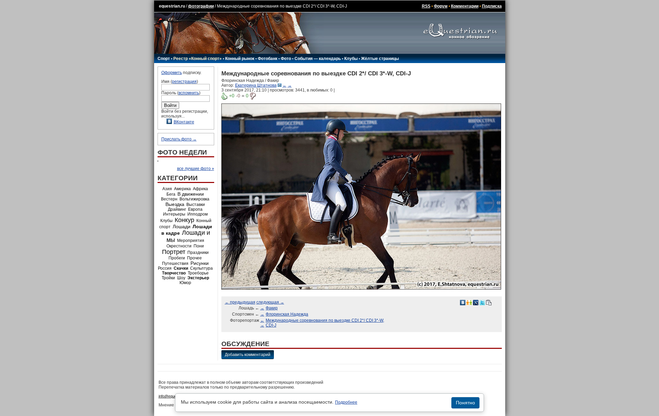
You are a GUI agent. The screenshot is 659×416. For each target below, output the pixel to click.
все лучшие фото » (195, 168)
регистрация (184, 81)
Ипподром (197, 214)
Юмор (185, 282)
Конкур (184, 220)
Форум (441, 6)
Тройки (168, 278)
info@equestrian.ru (174, 396)
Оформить (171, 72)
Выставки (195, 204)
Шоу (181, 278)
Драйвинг (177, 209)
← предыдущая (240, 302)
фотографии (201, 6)
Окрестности (179, 246)
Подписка (492, 6)
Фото (286, 58)
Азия (167, 188)
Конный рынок (239, 58)
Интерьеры (174, 214)
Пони (199, 246)
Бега (170, 194)
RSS (426, 6)
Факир (272, 308)
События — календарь (317, 58)
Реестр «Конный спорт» (197, 58)
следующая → (270, 302)
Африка (200, 188)
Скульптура (201, 268)
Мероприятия (190, 240)
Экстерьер (198, 278)
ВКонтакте (184, 122)
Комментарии (464, 6)
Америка (182, 188)
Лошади (181, 226)
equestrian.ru (172, 6)
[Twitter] (482, 302)
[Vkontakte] (462, 302)
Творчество (174, 273)
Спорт (164, 58)
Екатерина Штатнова (256, 85)
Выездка (174, 204)
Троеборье (198, 273)
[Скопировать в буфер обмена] (489, 302)
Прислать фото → (179, 139)
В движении (190, 194)
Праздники (198, 252)
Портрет (173, 251)
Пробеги (177, 258)
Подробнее (346, 402)
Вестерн (169, 199)
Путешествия (175, 263)
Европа (195, 209)
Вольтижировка (194, 199)
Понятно (465, 402)
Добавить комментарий (247, 354)
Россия (165, 268)
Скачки (181, 268)
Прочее (194, 258)
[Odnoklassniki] (469, 302)
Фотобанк (267, 58)
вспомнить (188, 92)
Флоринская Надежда (287, 314)
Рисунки (199, 263)
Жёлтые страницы (380, 58)
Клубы (351, 58)
